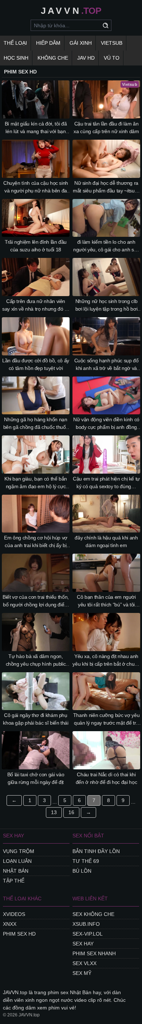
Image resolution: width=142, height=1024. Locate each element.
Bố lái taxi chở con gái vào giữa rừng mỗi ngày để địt (35, 778)
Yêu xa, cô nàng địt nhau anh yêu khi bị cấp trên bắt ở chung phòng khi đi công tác (106, 660)
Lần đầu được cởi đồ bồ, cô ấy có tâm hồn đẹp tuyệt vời (35, 364)
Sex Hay (83, 944)
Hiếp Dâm (48, 43)
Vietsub (111, 43)
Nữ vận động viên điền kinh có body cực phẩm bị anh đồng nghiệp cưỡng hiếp (106, 424)
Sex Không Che (93, 914)
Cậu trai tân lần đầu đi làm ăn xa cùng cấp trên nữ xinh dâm (106, 127)
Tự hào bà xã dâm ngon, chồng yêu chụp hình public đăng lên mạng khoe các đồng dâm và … (36, 660)
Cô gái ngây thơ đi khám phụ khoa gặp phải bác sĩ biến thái (35, 719)
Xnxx (9, 924)
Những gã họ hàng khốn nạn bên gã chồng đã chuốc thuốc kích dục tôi (35, 424)
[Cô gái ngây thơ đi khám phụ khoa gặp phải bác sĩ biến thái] (36, 691)
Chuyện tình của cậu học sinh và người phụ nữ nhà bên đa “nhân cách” (35, 187)
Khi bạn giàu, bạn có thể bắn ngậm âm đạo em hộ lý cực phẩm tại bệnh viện (35, 483)
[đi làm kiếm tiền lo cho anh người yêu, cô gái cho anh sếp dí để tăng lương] (106, 218)
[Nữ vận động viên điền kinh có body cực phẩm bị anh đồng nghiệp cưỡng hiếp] (106, 395)
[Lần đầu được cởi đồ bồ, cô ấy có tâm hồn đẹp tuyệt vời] (36, 336)
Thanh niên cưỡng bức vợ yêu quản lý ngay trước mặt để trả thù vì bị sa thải (106, 719)
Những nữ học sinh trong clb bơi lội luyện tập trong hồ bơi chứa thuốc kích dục (106, 305)
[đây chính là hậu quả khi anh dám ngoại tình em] (106, 514)
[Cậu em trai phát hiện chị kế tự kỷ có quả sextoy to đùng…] (106, 454)
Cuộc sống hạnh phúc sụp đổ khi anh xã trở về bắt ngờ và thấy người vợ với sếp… (106, 365)
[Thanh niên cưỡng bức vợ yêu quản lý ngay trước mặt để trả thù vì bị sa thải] (106, 691)
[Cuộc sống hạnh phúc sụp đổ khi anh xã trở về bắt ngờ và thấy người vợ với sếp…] (106, 336)
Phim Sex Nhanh (94, 953)
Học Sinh (16, 58)
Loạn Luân (17, 861)
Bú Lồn (81, 871)
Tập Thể (13, 881)
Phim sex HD (19, 934)
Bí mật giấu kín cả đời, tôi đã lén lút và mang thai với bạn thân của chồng (36, 128)
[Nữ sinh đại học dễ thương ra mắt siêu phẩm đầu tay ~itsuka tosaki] (106, 159)
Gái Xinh (81, 43)
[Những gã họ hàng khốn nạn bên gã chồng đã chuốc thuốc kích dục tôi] (36, 395)
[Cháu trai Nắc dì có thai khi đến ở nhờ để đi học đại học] (106, 750)
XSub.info (86, 924)
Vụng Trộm (18, 851)
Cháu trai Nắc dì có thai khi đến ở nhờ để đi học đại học (106, 778)
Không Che (53, 58)
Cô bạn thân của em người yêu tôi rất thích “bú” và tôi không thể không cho (106, 601)
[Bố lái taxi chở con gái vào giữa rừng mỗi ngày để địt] (36, 750)
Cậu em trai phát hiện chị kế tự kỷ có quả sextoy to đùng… (106, 482)
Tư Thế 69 (85, 861)
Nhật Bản (15, 871)
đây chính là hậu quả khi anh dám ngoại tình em (106, 541)
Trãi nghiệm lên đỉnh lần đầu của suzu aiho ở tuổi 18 (36, 245)
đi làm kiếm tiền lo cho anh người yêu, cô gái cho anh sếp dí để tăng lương (106, 246)
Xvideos (14, 914)
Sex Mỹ (81, 973)
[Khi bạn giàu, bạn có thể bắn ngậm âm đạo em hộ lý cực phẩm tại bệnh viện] (36, 454)
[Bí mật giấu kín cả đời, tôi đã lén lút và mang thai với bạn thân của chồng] (36, 99)
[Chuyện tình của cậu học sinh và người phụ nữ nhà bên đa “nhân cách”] (36, 159)
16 (71, 812)
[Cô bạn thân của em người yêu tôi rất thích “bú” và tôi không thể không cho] (106, 573)
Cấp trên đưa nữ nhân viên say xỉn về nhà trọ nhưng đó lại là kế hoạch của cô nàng (35, 305)
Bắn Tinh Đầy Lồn (96, 851)
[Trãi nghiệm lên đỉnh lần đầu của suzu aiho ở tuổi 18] (36, 218)
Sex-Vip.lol (87, 934)
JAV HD (86, 58)
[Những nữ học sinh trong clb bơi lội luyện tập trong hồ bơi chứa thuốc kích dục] (106, 277)
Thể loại (15, 43)
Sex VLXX (84, 963)
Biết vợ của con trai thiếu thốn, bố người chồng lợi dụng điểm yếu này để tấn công (36, 601)
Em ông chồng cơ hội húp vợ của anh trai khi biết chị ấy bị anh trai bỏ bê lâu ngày (35, 542)
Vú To (111, 58)
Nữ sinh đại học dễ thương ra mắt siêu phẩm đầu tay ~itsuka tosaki (106, 187)
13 (54, 812)
